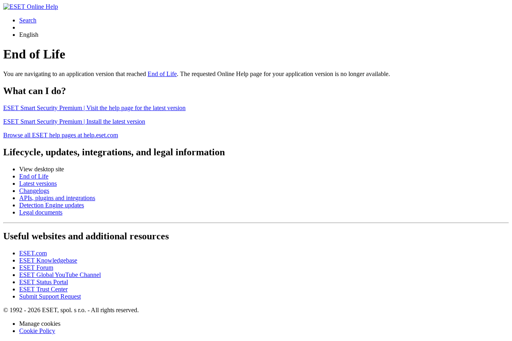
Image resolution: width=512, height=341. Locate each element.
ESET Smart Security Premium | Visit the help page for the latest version (94, 107)
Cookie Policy (37, 330)
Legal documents (40, 212)
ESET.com (33, 253)
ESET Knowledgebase (48, 260)
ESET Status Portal (43, 282)
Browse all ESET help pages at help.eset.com (60, 135)
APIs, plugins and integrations (57, 198)
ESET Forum (36, 267)
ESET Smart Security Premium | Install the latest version (74, 121)
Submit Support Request (50, 296)
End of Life (162, 73)
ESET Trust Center (43, 289)
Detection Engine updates (51, 205)
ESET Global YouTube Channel (60, 274)
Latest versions (38, 183)
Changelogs (34, 190)
